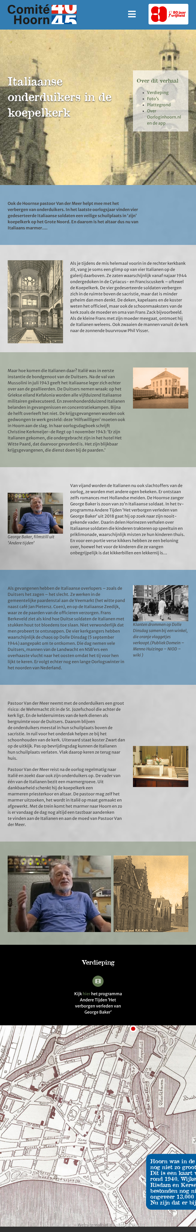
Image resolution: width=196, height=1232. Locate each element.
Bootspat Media (128, 1224)
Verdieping (158, 92)
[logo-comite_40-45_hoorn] (42, 6)
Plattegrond (159, 104)
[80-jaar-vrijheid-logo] (168, 8)
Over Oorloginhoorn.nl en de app (164, 117)
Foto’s (153, 98)
